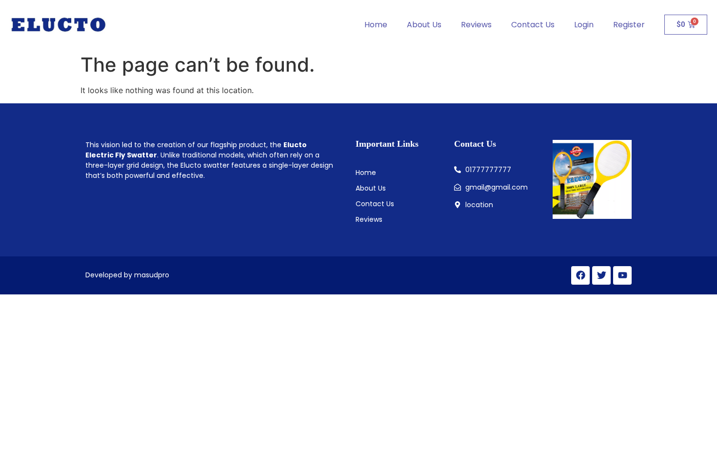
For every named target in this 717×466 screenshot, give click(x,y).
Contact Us (533, 24)
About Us (424, 24)
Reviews (476, 24)
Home (375, 24)
